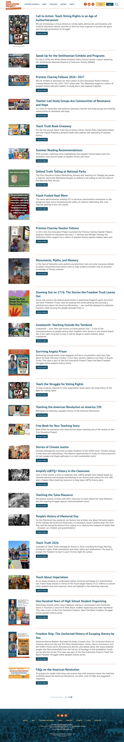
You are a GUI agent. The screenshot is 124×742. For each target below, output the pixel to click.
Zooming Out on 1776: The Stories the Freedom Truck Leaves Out (75, 294)
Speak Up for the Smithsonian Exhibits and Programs (70, 56)
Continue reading (41, 33)
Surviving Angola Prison (51, 351)
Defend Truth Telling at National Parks (61, 171)
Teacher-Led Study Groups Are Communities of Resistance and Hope (73, 103)
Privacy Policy (62, 736)
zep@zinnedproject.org (64, 729)
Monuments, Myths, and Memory (57, 260)
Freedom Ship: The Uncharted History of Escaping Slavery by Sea (75, 636)
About (72, 4)
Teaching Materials (31, 4)
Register (97, 720)
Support (63, 4)
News (44, 4)
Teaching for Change (78, 726)
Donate (79, 720)
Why (33, 720)
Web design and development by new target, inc (62, 733)
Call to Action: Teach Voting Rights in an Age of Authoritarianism (66, 18)
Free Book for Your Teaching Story (58, 426)
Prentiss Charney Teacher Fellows (57, 228)
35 (66, 697)
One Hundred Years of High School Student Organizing (71, 601)
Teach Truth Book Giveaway (53, 126)
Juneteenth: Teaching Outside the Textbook (64, 325)
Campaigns (53, 4)
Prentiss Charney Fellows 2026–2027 (60, 77)
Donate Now (101, 4)
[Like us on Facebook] (58, 715)
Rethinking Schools (61, 726)
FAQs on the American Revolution (57, 669)
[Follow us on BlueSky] (61, 715)
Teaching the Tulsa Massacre (54, 495)
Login (109, 4)
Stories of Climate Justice (52, 447)
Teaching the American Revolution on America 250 (68, 407)
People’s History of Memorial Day (57, 516)
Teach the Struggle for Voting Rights (59, 384)
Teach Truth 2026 (47, 543)
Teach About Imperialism (52, 577)
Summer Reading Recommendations (59, 150)
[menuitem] (31, 4)
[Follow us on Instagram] (65, 715)
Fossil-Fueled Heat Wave (52, 195)
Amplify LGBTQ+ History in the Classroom (63, 471)
